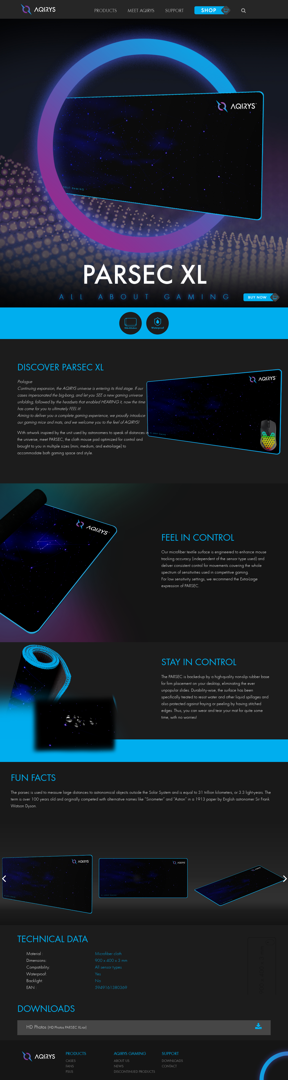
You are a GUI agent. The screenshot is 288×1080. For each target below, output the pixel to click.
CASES (71, 1061)
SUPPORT (174, 11)
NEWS (119, 1066)
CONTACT (169, 1066)
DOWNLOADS (172, 1061)
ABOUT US (121, 1061)
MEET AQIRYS (141, 11)
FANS (70, 1066)
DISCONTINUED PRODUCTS (134, 1072)
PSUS (69, 1072)
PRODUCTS (105, 11)
